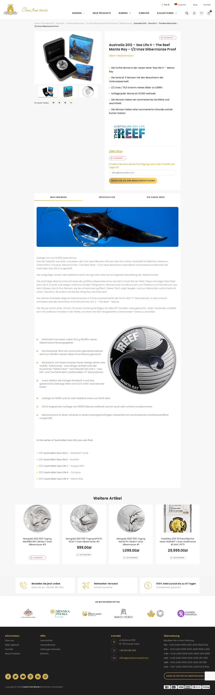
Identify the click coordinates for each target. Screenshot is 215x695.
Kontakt (207, 5)
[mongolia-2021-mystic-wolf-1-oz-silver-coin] (84, 534)
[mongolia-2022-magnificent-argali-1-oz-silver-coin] (37, 534)
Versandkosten (47, 644)
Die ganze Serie (156, 197)
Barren (123, 13)
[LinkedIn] (71, 103)
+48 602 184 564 (127, 650)
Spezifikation (107, 197)
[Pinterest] (65, 103)
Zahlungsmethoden (50, 649)
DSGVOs (44, 653)
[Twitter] (59, 103)
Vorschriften (46, 640)
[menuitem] (78, 15)
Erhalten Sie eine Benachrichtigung (133, 180)
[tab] (58, 197)
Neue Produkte (102, 13)
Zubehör (144, 13)
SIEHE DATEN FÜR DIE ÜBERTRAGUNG (185, 676)
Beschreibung (58, 197)
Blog (195, 5)
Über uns (9, 640)
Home (37, 23)
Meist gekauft (12, 644)
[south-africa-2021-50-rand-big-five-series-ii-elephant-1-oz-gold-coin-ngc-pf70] (178, 534)
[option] (68, 57)
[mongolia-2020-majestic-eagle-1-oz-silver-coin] (131, 534)
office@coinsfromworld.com (134, 658)
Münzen (77, 13)
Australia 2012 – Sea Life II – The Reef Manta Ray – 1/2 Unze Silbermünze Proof (76, 23)
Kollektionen (165, 13)
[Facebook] (53, 103)
